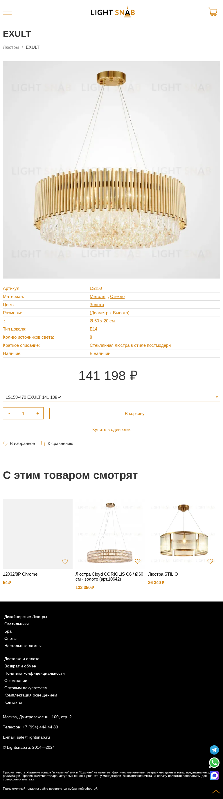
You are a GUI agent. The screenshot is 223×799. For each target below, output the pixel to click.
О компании (15, 680)
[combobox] (111, 397)
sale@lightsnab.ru (33, 737)
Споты (10, 638)
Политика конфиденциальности (34, 673)
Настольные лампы (23, 646)
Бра (8, 631)
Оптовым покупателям (26, 688)
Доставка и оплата (21, 659)
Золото (97, 304)
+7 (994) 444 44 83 (40, 727)
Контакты (13, 702)
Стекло (117, 296)
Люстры (11, 47)
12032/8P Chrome (20, 574)
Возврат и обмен (20, 666)
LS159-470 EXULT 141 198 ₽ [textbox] (33, 397)
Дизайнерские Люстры (25, 617)
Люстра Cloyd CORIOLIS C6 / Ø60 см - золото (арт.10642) (109, 576)
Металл (97, 296)
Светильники (16, 624)
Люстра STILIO (163, 574)
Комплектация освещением (30, 695)
